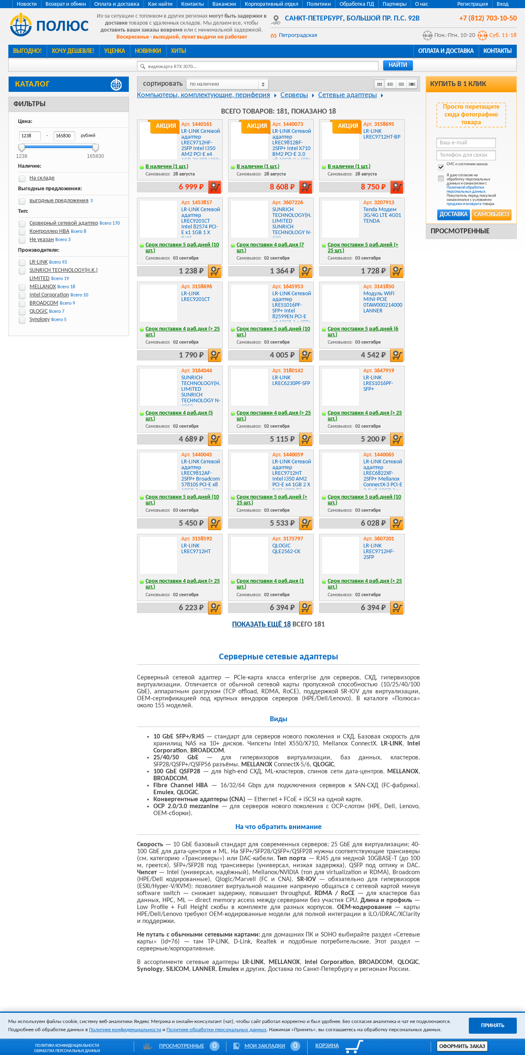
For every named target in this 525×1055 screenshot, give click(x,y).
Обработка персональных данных (67, 1051)
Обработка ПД (357, 4)
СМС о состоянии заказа (467, 164)
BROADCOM (44, 303)
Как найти (160, 4)
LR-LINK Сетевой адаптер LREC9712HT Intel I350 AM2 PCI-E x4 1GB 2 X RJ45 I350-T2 (291, 476)
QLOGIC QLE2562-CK (286, 549)
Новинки (148, 51)
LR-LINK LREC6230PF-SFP (291, 381)
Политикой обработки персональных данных (466, 189)
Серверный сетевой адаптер (64, 223)
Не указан (42, 240)
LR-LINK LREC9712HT (196, 549)
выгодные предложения (59, 201)
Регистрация (472, 4)
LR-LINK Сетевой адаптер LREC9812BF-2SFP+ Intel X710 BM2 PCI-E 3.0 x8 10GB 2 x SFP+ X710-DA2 (291, 148)
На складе (42, 178)
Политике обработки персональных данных (217, 1029)
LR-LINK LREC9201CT (195, 297)
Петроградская (298, 35)
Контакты (192, 4)
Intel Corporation (49, 295)
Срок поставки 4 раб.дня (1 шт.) (270, 584)
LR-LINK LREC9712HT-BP (381, 134)
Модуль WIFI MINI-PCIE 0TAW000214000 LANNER (382, 302)
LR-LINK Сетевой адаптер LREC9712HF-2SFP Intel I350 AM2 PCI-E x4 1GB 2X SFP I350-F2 (200, 148)
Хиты (178, 51)
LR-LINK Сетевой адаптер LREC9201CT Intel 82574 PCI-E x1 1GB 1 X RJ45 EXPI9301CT (200, 227)
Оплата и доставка (116, 4)
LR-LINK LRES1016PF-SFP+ (378, 383)
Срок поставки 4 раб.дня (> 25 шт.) (183, 332)
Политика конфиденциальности (67, 1046)
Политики (319, 4)
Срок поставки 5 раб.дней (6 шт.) (363, 332)
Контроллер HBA (49, 231)
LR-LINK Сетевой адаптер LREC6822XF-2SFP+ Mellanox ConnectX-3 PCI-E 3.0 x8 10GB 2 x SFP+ (382, 479)
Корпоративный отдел (271, 4)
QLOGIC (39, 311)
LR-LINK (39, 262)
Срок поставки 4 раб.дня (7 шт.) (270, 248)
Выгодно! (27, 51)
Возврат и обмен (66, 4)
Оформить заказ (462, 1047)
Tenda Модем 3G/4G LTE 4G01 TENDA (382, 215)
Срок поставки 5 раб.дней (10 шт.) (182, 248)
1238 (21, 153)
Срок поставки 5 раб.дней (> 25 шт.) (363, 248)
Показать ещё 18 (261, 625)
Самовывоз (491, 215)
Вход (503, 4)
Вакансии (224, 4)
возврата (474, 204)
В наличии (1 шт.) (167, 167)
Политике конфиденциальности (125, 1029)
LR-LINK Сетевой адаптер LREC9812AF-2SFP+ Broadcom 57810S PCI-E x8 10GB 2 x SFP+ (200, 476)
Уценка (114, 51)
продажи (454, 204)
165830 (95, 153)
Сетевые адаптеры (347, 95)
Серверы (294, 95)
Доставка (454, 215)
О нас (421, 4)
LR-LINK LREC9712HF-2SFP (378, 552)
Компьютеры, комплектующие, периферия (203, 95)
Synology (40, 320)
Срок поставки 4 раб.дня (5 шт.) (179, 416)
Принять (492, 1026)
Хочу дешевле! (73, 51)
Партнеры (394, 4)
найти (398, 65)
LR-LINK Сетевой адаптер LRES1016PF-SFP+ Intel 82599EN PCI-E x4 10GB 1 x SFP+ (291, 308)
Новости (27, 4)
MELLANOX (43, 287)
